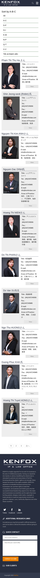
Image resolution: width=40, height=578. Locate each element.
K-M (5, 35)
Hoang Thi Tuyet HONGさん (18, 400)
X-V (4, 49)
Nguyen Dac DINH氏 (14, 169)
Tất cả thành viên (10, 54)
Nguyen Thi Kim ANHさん (15, 133)
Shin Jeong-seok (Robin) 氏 (17, 94)
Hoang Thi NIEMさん (14, 212)
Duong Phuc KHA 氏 (12, 362)
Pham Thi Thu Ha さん (13, 60)
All (4, 16)
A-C (5, 20)
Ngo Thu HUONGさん (13, 327)
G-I (4, 30)
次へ (28, 446)
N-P (5, 40)
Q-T (5, 44)
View (32, 86)
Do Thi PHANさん (11, 254)
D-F (4, 25)
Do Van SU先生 (11, 290)
